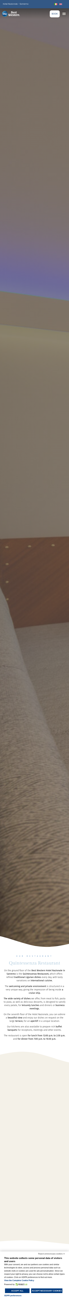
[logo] (14, 13)
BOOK (55, 13)
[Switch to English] (60, 4)
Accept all (17, 1291)
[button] (64, 13)
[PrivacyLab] (21, 1284)
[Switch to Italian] (55, 4)
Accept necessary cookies (47, 1291)
